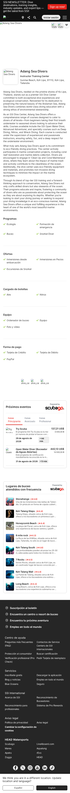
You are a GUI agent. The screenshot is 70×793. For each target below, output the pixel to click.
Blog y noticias (12, 679)
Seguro (40, 684)
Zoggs (8, 757)
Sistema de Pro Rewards (50, 705)
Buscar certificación (47, 653)
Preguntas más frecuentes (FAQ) (19, 644)
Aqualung (42, 748)
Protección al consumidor (18, 653)
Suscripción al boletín (23, 608)
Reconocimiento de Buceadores (47, 699)
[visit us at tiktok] (53, 767)
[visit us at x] (24, 767)
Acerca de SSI (12, 697)
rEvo (39, 752)
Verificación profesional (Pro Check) (20, 660)
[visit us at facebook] (16, 767)
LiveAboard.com (45, 744)
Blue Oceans (11, 684)
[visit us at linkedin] (46, 767)
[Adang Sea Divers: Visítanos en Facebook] (54, 25)
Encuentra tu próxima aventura (29, 620)
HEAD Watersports (16, 739)
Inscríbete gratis (13, 675)
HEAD (40, 757)
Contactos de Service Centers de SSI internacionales (48, 646)
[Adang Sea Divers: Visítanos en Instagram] (60, 25)
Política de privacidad (16, 722)
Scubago (9, 744)
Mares (8, 748)
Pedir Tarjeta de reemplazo (51, 658)
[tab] (14, 420)
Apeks (8, 752)
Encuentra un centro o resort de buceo (34, 614)
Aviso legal (42, 722)
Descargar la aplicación (49, 675)
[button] (57, 7)
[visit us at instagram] (31, 767)
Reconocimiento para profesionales (16, 707)
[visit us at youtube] (38, 767)
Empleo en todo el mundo (26, 626)
